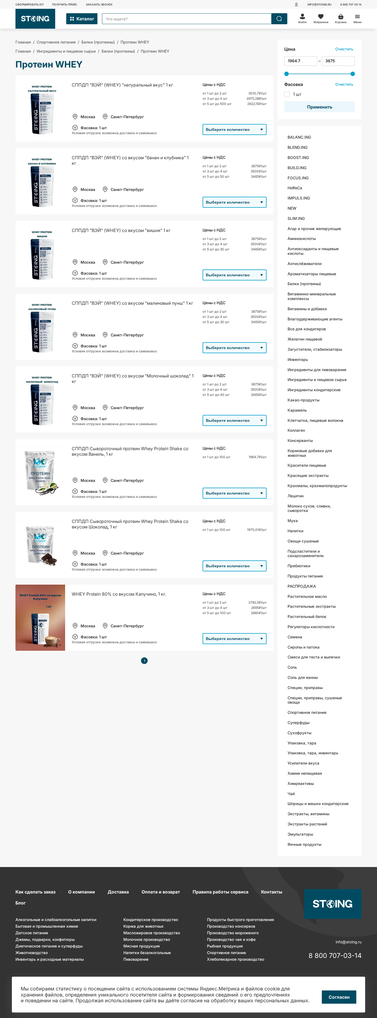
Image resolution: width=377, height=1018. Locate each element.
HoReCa (295, 187)
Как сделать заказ (35, 892)
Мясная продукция (141, 946)
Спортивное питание (307, 712)
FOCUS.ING (298, 177)
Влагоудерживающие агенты (315, 319)
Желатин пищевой (305, 339)
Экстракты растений (307, 824)
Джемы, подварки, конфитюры (45, 939)
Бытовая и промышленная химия (46, 926)
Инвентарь (298, 359)
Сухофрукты (299, 732)
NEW (292, 208)
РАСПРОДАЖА (302, 586)
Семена (295, 636)
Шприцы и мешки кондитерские (318, 803)
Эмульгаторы (300, 834)
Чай (291, 793)
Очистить (344, 49)
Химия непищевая (305, 773)
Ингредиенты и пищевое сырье (317, 379)
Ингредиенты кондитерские (314, 389)
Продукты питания (305, 576)
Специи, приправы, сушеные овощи (315, 700)
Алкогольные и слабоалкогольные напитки (55, 919)
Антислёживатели (305, 263)
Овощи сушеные (303, 541)
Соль (292, 667)
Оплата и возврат (161, 892)
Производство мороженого (233, 932)
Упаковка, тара (302, 743)
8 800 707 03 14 (351, 4)
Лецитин (296, 495)
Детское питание (31, 932)
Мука (293, 520)
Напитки (295, 530)
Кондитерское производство (150, 919)
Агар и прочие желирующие (314, 228)
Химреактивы (301, 783)
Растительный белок (307, 616)
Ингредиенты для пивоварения (317, 369)
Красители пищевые (307, 465)
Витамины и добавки (307, 308)
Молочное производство (146, 939)
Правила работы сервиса (220, 892)
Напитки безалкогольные (147, 952)
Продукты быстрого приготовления (240, 919)
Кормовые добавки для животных (310, 453)
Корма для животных (143, 926)
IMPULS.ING (299, 198)
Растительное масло (307, 596)
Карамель (297, 410)
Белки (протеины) (304, 283)
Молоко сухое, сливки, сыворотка (309, 508)
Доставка (118, 892)
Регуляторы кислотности (311, 626)
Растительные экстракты (312, 606)
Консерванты (300, 440)
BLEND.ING (297, 147)
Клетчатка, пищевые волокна (315, 420)
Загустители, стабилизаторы (315, 349)
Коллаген (296, 430)
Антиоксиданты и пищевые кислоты (313, 251)
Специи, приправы (305, 687)
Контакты (271, 892)
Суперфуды (298, 722)
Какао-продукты (303, 400)
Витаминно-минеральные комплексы (312, 296)
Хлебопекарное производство (235, 959)
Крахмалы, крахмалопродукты (317, 485)
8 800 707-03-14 (335, 956)
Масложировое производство (151, 932)
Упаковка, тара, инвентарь (313, 752)
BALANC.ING (299, 137)
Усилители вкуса (303, 763)
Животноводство (31, 952)
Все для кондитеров (307, 328)
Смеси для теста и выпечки (314, 657)
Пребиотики (299, 565)
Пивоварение (135, 959)
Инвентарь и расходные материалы (49, 959)
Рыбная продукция (225, 946)
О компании (81, 892)
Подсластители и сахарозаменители (305, 553)
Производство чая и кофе (231, 939)
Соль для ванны (303, 677)
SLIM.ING (296, 218)
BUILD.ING (297, 167)
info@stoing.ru (319, 4)
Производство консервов (231, 926)
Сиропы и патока (304, 647)
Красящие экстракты (308, 475)
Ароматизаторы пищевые (312, 273)
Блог (20, 903)
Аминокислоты (302, 238)
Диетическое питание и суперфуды (49, 946)
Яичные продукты (304, 844)
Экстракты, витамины (308, 813)
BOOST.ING (298, 157)
